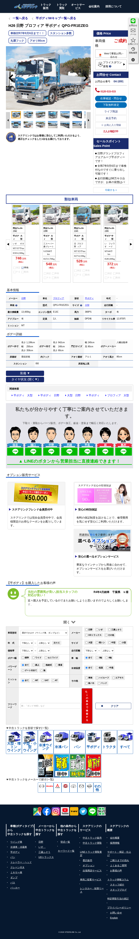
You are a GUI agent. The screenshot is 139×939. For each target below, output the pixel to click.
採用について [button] (113, 6)
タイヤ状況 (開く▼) (25, 379)
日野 (23, 298)
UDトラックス (95, 635)
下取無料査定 (111, 104)
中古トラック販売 (92, 837)
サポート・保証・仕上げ (119, 854)
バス (12, 882)
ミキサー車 (16, 872)
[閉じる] (133, 60)
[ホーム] (26, 6)
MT (36, 680)
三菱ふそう (116, 629)
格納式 (49, 665)
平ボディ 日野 (49, 395)
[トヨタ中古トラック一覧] (73, 787)
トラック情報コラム (118, 879)
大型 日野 (74, 395)
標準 (27, 657)
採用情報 (115, 843)
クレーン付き (17, 867)
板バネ (91, 683)
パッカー (15, 887)
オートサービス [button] (78, 6)
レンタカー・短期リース (92, 890)
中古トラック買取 (92, 843)
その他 (111, 635)
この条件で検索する (88, 705)
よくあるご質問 (118, 865)
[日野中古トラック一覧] (42, 787)
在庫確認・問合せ (111, 98)
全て (90, 657)
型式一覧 (65, 842)
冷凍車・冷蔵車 (18, 847)
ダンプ (13, 877)
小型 (124, 642)
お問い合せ (116, 912)
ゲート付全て (31, 670)
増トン (102, 642)
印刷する (110, 190)
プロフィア (58, 298)
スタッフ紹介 (117, 884)
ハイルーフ (104, 677)
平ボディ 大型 (23, 395)
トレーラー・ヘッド (21, 862)
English (114, 917)
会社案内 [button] (94, 6)
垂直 (60, 665)
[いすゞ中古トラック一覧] (50, 787)
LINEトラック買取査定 (91, 854)
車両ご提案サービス (90, 879)
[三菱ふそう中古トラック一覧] (58, 787)
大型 (87, 305)
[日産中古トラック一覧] (89, 787)
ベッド (104, 683)
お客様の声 (116, 870)
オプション (89, 865)
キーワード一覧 (66, 851)
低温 (101, 667)
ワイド (38, 657)
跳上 (37, 665)
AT (56, 680)
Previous (9, 78)
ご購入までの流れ (119, 860)
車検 (90, 677)
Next (87, 78)
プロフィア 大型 (118, 395)
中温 (111, 667)
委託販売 (87, 860)
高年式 (57, 643)
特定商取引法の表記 (118, 898)
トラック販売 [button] (45, 6)
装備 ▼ (25, 373)
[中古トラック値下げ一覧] (93, 766)
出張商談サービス (92, 870)
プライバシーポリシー (119, 907)
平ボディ (89, 298)
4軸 (110, 657)
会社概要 (115, 837)
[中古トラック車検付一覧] (77, 766)
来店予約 (111, 118)
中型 (113, 642)
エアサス (119, 677)
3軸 (100, 657)
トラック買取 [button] (61, 6)
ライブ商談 (111, 111)
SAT (46, 680)
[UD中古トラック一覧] (66, 787)
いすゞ (102, 629)
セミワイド (53, 657)
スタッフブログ (118, 889)
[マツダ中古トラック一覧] (81, 787)
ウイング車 (16, 842)
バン (12, 857)
